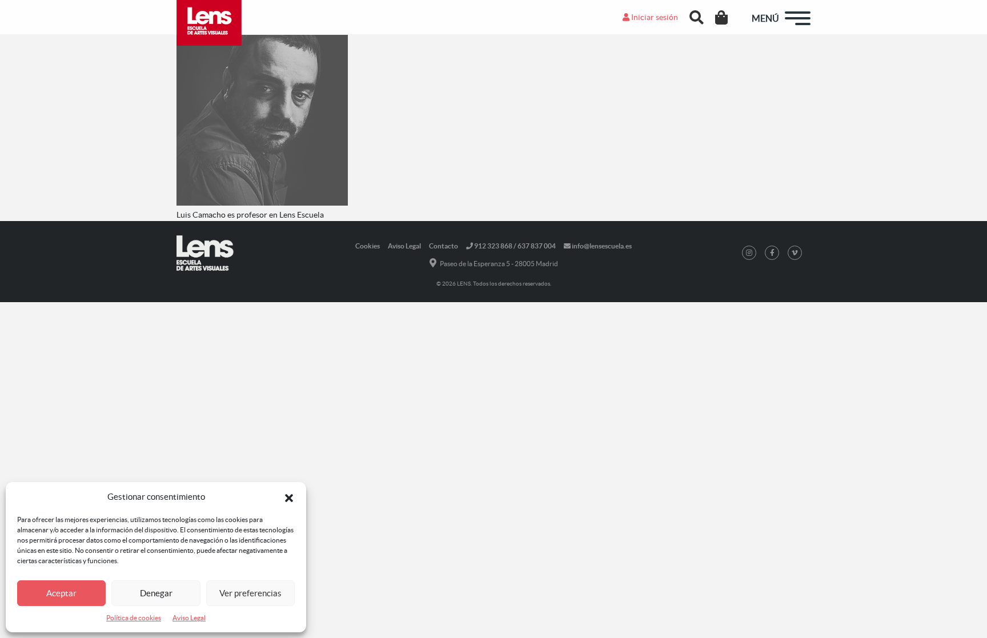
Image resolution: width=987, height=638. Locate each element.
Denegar (156, 593)
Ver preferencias (250, 593)
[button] (289, 497)
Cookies (367, 246)
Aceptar (61, 593)
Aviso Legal (189, 617)
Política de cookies (133, 617)
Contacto (443, 246)
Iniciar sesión (653, 17)
